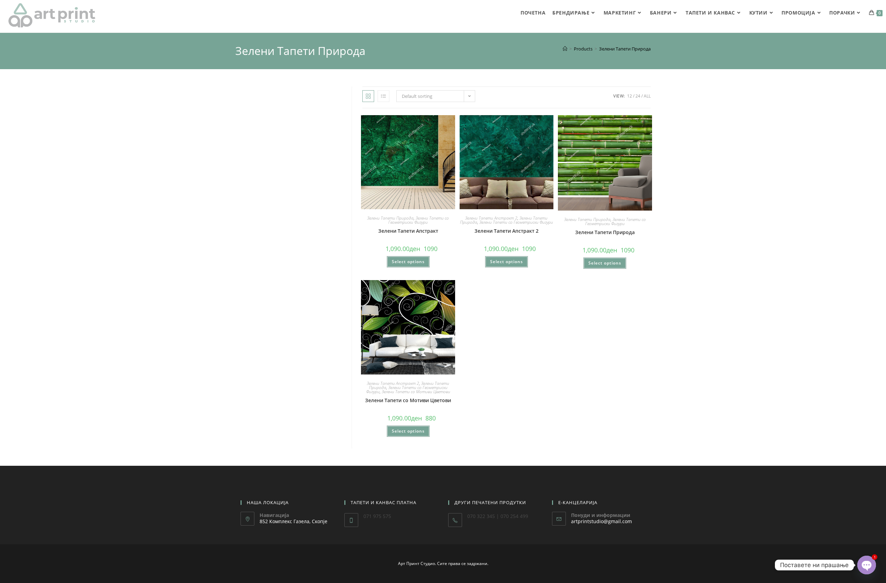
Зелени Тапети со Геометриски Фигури (418, 220)
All (647, 96)
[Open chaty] (866, 565)
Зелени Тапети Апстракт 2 (491, 218)
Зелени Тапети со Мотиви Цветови (416, 392)
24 (637, 96)
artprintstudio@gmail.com (601, 521)
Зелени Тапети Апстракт (408, 231)
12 (629, 96)
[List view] (383, 96)
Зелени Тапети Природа (625, 49)
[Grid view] (368, 96)
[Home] (565, 49)
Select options (408, 262)
